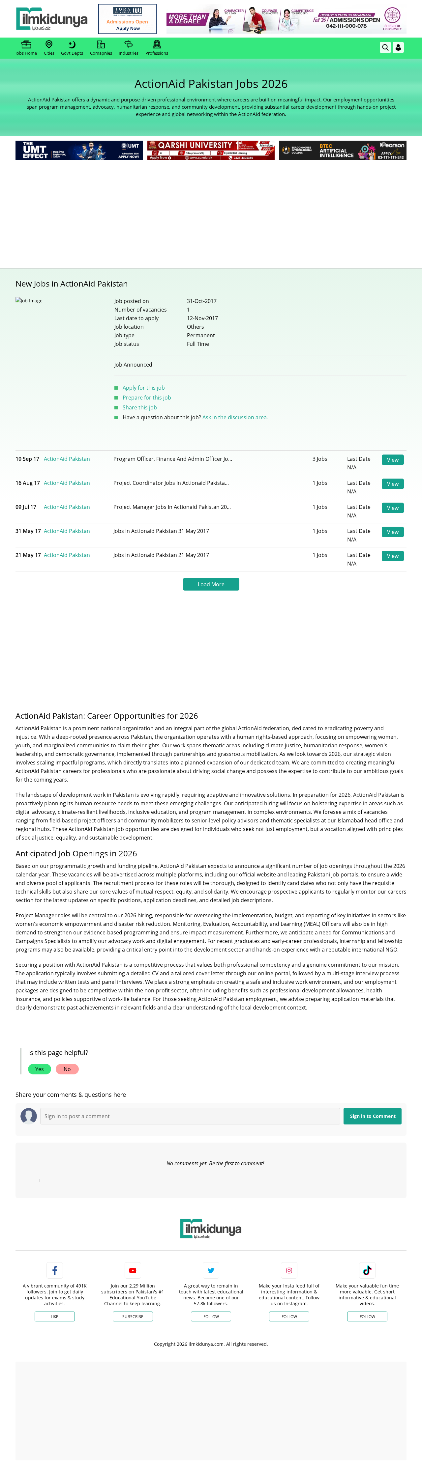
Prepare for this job (147, 397)
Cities (49, 53)
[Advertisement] (211, 211)
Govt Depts (72, 53)
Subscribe (132, 1316)
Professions (156, 53)
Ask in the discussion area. (235, 417)
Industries (128, 53)
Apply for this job (144, 387)
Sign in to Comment (373, 1116)
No (67, 1069)
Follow (211, 1316)
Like (54, 1316)
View (393, 459)
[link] (127, 19)
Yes (39, 1069)
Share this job (140, 407)
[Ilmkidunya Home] (51, 19)
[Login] (398, 47)
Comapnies (101, 53)
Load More (211, 584)
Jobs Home (26, 53)
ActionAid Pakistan (67, 458)
